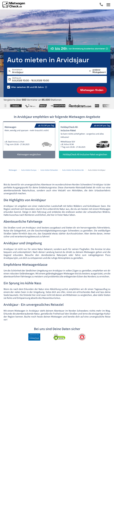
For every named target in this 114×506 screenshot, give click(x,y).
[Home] (13, 5)
